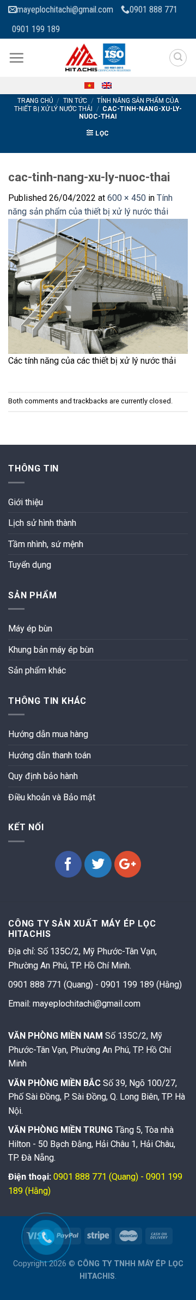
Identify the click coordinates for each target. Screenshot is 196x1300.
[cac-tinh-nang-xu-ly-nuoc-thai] (98, 285)
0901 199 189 (36, 29)
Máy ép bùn (30, 628)
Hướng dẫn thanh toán (49, 755)
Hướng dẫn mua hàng (48, 734)
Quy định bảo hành (43, 776)
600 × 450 (126, 198)
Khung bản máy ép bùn (51, 650)
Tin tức (75, 101)
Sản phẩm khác (37, 670)
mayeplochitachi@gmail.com (65, 9)
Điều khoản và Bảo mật (51, 797)
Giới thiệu (25, 502)
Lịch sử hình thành (42, 523)
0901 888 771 (153, 9)
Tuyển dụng (29, 565)
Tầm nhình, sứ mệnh (45, 544)
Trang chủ (35, 101)
